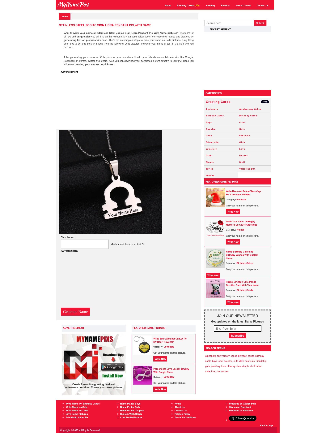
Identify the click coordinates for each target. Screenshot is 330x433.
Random (225, 5)
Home (168, 5)
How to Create (243, 5)
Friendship (212, 142)
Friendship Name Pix (77, 417)
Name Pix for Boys (130, 403)
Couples (211, 129)
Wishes (210, 175)
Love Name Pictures (77, 414)
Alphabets (212, 109)
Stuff (242, 162)
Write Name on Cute (76, 407)
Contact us (263, 5)
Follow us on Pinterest (241, 410)
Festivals (244, 135)
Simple (210, 162)
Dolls (209, 135)
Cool (242, 122)
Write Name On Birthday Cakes (83, 403)
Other (209, 155)
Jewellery (169, 346)
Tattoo (210, 168)
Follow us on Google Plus (242, 403)
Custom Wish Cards (131, 414)
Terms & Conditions (185, 417)
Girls (242, 142)
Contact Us (181, 410)
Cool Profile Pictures (131, 417)
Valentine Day (247, 168)
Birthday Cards (248, 115)
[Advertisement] (129, 102)
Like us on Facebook (240, 407)
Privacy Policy (182, 414)
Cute (242, 129)
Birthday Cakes (185, 5)
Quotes (243, 155)
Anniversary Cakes (250, 109)
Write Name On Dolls (77, 410)
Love (242, 148)
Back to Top (266, 425)
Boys (209, 122)
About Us (180, 407)
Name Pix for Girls (130, 407)
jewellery (210, 5)
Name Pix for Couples (132, 410)
